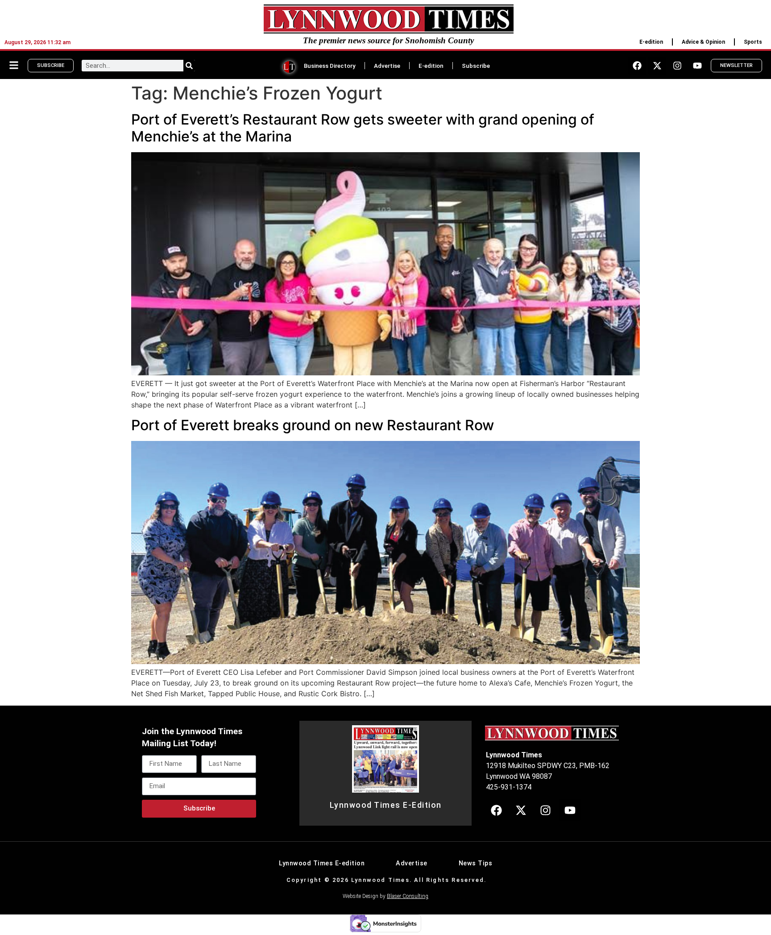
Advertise (387, 65)
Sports (753, 42)
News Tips (476, 863)
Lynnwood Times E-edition (322, 863)
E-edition (651, 42)
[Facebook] (637, 66)
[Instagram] (677, 66)
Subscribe (476, 65)
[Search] (189, 65)
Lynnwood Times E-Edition (386, 805)
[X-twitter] (657, 66)
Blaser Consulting (407, 896)
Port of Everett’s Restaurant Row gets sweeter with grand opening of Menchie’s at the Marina (362, 128)
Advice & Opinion (703, 42)
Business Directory (330, 65)
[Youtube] (697, 66)
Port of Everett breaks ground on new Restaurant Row (312, 425)
